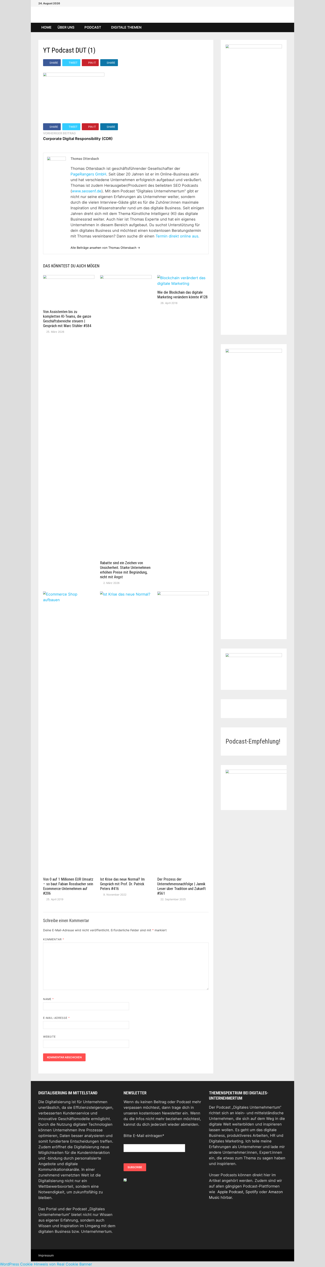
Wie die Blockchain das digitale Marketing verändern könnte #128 (182, 294)
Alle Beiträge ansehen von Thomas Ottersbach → (105, 247)
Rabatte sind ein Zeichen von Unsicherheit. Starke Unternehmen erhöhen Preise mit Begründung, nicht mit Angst (125, 570)
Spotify (251, 1192)
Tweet (73, 62)
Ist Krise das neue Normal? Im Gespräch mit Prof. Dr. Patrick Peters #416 (122, 884)
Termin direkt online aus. (177, 236)
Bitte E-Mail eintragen (144, 1135)
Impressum (46, 1255)
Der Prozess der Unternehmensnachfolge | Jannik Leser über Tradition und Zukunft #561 (181, 886)
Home (46, 27)
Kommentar (53, 939)
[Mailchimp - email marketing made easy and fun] (125, 1179)
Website (49, 1036)
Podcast (92, 27)
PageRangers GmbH (88, 174)
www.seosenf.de (86, 191)
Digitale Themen (126, 27)
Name (48, 999)
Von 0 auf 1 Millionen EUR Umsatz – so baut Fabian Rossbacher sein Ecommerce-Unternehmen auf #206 (68, 886)
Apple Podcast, (231, 1192)
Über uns (66, 27)
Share (53, 62)
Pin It (92, 62)
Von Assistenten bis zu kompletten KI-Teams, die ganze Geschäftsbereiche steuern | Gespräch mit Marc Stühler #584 (67, 318)
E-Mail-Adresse (56, 1017)
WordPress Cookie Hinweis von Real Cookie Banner (46, 1264)
